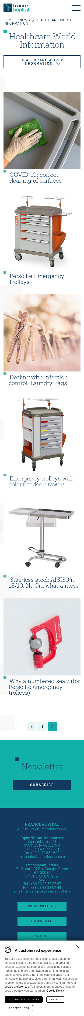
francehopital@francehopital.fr (46, 891)
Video (42, 936)
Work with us (42, 906)
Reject (56, 999)
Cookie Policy (55, 990)
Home (9, 20)
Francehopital (16, 8)
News (25, 20)
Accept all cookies (24, 999)
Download (42, 921)
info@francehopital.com (46, 857)
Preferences (19, 1008)
